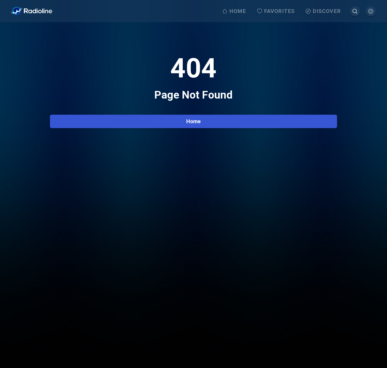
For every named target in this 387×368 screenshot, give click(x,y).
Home (193, 121)
